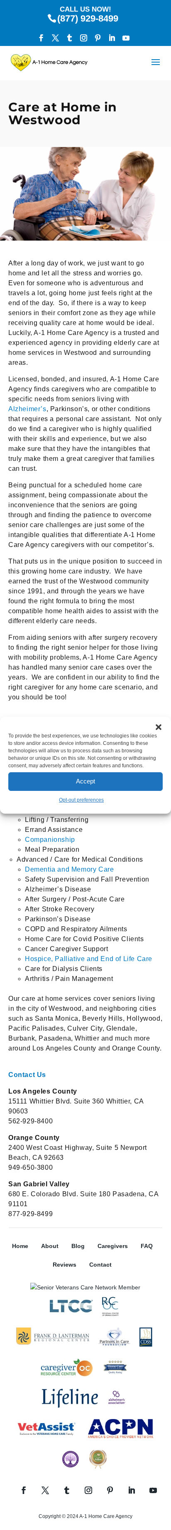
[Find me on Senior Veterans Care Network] (85, 1287)
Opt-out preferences (81, 800)
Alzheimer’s (27, 408)
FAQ (147, 1246)
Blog (78, 1246)
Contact (100, 1264)
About (50, 1246)
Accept (85, 781)
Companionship (50, 839)
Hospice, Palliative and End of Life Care (88, 958)
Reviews (64, 1264)
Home (20, 1246)
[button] (158, 727)
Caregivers (113, 1246)
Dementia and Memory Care (69, 869)
